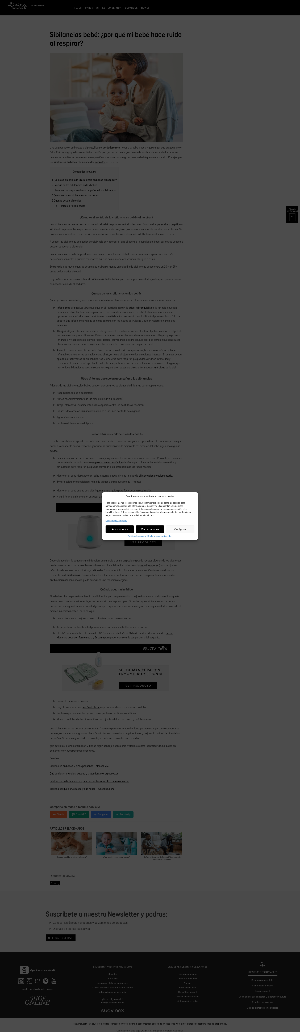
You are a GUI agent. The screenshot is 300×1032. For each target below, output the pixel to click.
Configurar (180, 529)
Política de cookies (137, 536)
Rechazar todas (150, 529)
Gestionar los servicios (116, 520)
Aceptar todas (120, 529)
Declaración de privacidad (159, 536)
